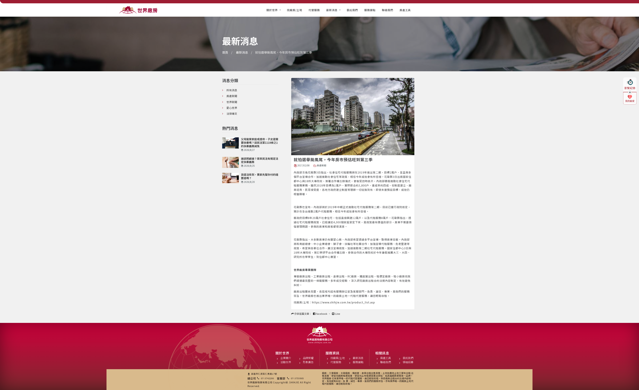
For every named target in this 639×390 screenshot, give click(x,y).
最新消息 (331, 10)
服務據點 (370, 10)
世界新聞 (231, 102)
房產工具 (405, 10)
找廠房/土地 (294, 10)
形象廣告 (308, 362)
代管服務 (314, 10)
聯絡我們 (387, 10)
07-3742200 (267, 378)
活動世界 (285, 362)
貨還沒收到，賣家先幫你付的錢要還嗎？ (259, 176)
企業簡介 (285, 358)
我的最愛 (630, 101)
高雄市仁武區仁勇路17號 (264, 373)
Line (337, 313)
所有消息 (231, 90)
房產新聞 (321, 165)
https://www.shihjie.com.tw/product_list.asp (343, 302)
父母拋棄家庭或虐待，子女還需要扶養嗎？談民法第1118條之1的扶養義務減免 (259, 142)
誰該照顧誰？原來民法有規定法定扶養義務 (259, 160)
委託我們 (352, 10)
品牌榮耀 (308, 358)
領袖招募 (408, 362)
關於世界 (272, 10)
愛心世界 (231, 108)
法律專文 (231, 114)
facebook (321, 313)
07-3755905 (297, 378)
